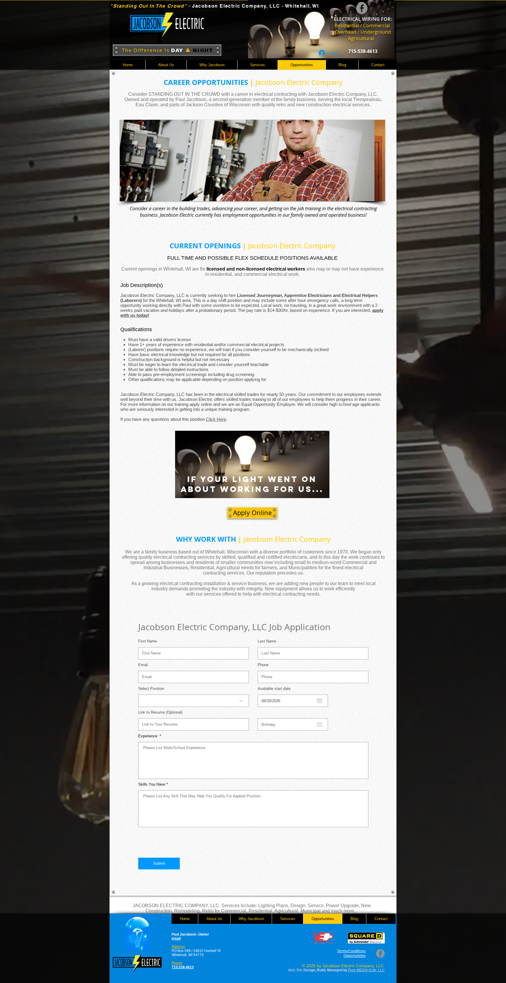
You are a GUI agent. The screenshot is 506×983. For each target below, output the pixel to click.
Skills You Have (151, 784)
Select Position (151, 688)
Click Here (216, 419)
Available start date (276, 688)
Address (178, 947)
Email (143, 665)
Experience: (148, 736)
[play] (371, 196)
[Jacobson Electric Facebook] (361, 8)
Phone (263, 665)
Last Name (267, 641)
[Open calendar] (319, 700)
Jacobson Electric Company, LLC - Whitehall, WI (255, 6)
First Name (147, 641)
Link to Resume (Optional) (160, 712)
